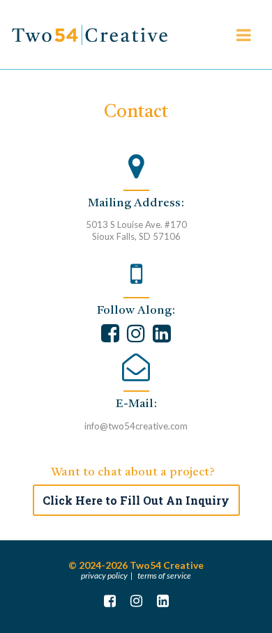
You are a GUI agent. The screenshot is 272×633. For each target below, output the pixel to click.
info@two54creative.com (136, 426)
